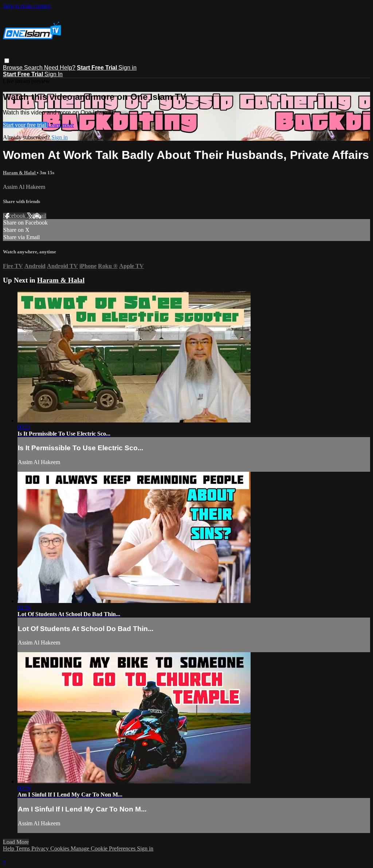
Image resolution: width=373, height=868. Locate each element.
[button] (6, 60)
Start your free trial (25, 125)
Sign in (127, 68)
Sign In (53, 74)
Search (34, 68)
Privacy (40, 848)
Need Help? (59, 68)
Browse (13, 68)
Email (39, 216)
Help (9, 848)
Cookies (60, 848)
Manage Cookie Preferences (104, 848)
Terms (23, 848)
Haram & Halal (20, 172)
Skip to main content (26, 6)
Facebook (15, 216)
